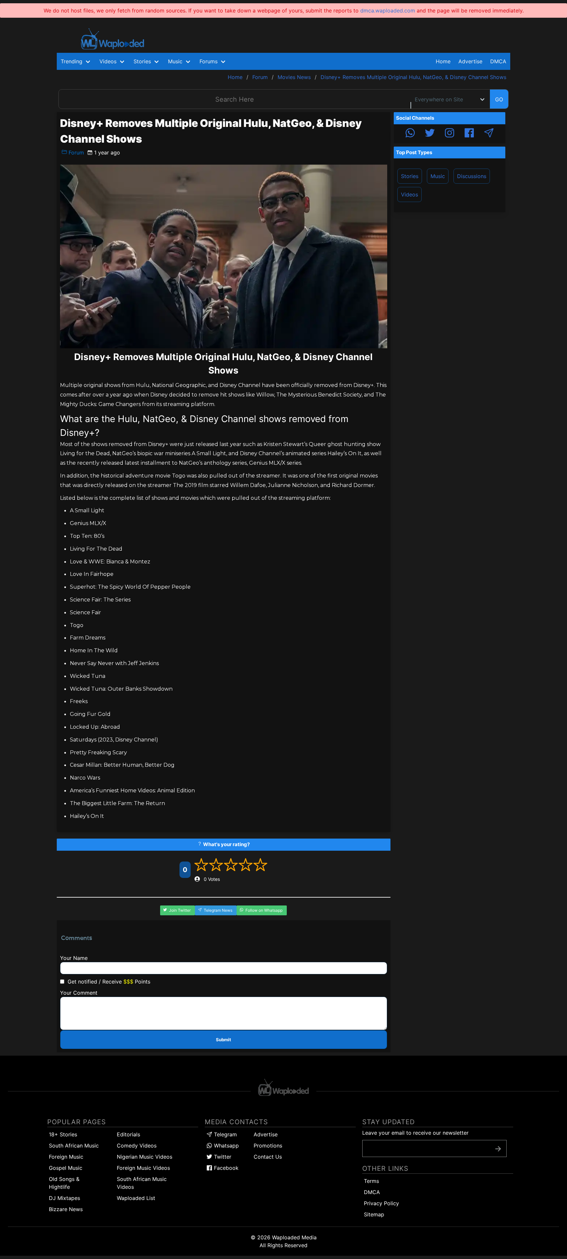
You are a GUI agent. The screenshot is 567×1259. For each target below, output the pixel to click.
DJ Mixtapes (64, 1198)
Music (437, 176)
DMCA (498, 61)
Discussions (471, 176)
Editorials (128, 1134)
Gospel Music (65, 1168)
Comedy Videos (137, 1145)
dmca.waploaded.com (387, 10)
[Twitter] (430, 134)
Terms (371, 1181)
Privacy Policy (381, 1203)
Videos (409, 194)
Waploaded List (136, 1198)
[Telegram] (489, 134)
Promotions (268, 1145)
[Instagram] (449, 134)
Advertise (266, 1134)
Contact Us (268, 1156)
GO (499, 99)
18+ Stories (63, 1134)
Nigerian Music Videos (144, 1156)
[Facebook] (469, 134)
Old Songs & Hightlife (64, 1183)
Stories (409, 176)
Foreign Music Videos (143, 1168)
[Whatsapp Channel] (410, 134)
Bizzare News (66, 1209)
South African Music (74, 1145)
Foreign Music (66, 1156)
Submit (223, 1039)
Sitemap (374, 1214)
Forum (75, 152)
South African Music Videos (142, 1183)
